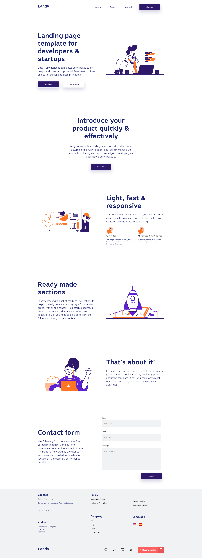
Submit (151, 476)
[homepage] (44, 6)
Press (92, 528)
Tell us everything (45, 499)
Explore (48, 84)
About (93, 520)
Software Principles (98, 503)
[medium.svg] (130, 549)
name (104, 418)
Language (139, 516)
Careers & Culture (98, 532)
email (104, 432)
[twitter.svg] (114, 549)
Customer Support (140, 505)
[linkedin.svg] (122, 549)
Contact (149, 7)
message (105, 446)
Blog (92, 524)
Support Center (139, 501)
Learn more (74, 84)
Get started (101, 166)
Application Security (98, 499)
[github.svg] (106, 549)
